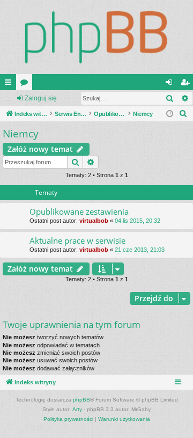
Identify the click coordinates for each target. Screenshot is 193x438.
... (6, 98)
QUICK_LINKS (10, 84)
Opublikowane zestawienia (79, 211)
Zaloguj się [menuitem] (171, 84)
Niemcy (21, 134)
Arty (77, 409)
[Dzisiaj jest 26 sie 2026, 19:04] (169, 114)
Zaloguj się (41, 98)
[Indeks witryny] (96, 37)
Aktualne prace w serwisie (77, 240)
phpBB (81, 400)
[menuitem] (183, 114)
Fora (26, 84)
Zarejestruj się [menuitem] (187, 84)
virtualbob (93, 220)
